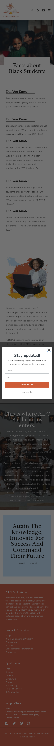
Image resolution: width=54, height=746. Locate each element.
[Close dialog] (49, 350)
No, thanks (27, 391)
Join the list (27, 384)
